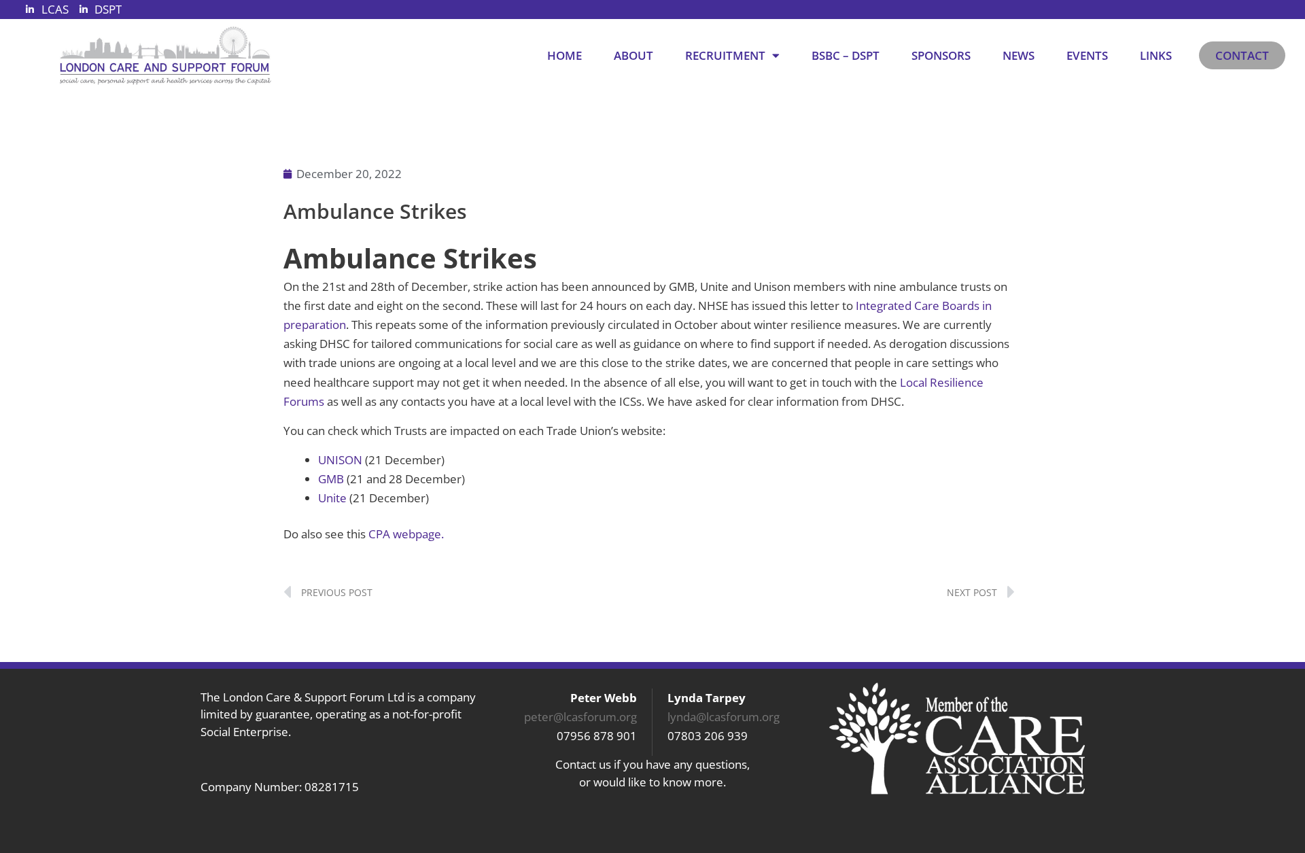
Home (564, 55)
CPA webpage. (406, 534)
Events (1087, 55)
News (1018, 55)
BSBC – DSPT (846, 55)
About (633, 55)
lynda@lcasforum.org (723, 717)
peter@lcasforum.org (580, 717)
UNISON (340, 460)
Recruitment (725, 55)
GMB (331, 479)
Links (1156, 55)
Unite (332, 498)
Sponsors (941, 55)
